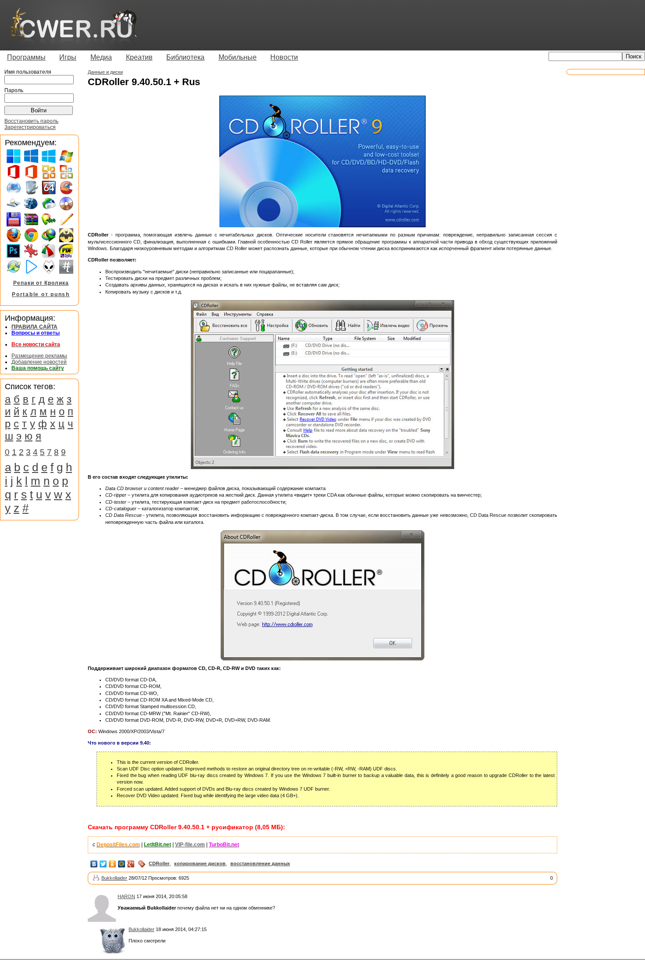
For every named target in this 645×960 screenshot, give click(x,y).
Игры (67, 57)
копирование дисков (200, 863)
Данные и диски (105, 72)
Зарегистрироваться (30, 127)
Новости (284, 57)
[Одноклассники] (112, 864)
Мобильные (238, 57)
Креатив (139, 57)
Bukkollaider (114, 878)
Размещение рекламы (39, 356)
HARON (126, 896)
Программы (26, 57)
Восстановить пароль (31, 121)
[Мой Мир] (121, 864)
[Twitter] (103, 864)
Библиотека (185, 57)
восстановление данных (260, 863)
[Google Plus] (131, 864)
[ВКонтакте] (94, 864)
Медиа (101, 57)
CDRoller (159, 863)
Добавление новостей (39, 362)
